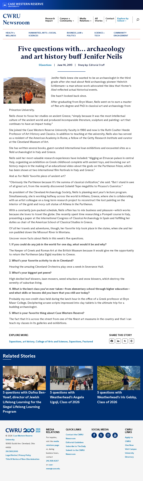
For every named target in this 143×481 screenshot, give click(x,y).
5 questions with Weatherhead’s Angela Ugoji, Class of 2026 (67, 397)
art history (28, 341)
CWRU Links (128, 431)
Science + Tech (99, 34)
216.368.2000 (12, 451)
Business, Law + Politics (75, 34)
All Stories (99, 19)
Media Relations (85, 19)
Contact (110, 18)
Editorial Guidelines (75, 442)
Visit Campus (131, 449)
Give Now (129, 445)
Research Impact (50, 19)
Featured (88, 341)
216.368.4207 (52, 461)
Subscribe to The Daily (76, 446)
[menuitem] (14, 34)
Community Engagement (121, 34)
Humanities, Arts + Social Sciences (42, 34)
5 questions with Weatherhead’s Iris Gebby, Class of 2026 (117, 397)
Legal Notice (11, 455)
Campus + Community (66, 19)
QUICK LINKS (73, 429)
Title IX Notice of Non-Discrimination (22, 459)
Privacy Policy (25, 455)
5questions (15, 341)
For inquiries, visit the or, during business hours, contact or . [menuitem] (53, 453)
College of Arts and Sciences (52, 341)
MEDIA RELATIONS (53, 431)
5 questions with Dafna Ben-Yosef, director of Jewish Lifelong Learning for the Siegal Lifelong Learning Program (24, 402)
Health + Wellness (11, 34)
